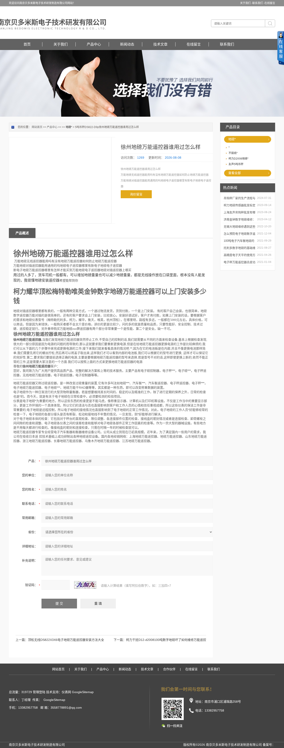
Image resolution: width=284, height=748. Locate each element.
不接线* (233, 153)
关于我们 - (246, 3)
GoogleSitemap (83, 692)
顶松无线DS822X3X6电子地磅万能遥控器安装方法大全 (66, 640)
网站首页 (37, 127)
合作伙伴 (169, 669)
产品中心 (94, 44)
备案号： (269, 744)
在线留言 (269, 3)
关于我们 (60, 44)
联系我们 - (258, 3)
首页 (27, 44)
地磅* (232, 139)
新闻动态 (127, 44)
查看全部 (234, 173)
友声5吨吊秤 (236, 164)
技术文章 (160, 44)
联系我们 (227, 44)
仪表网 (66, 692)
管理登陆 (39, 692)
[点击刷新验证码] (85, 585)
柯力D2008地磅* (238, 158)
